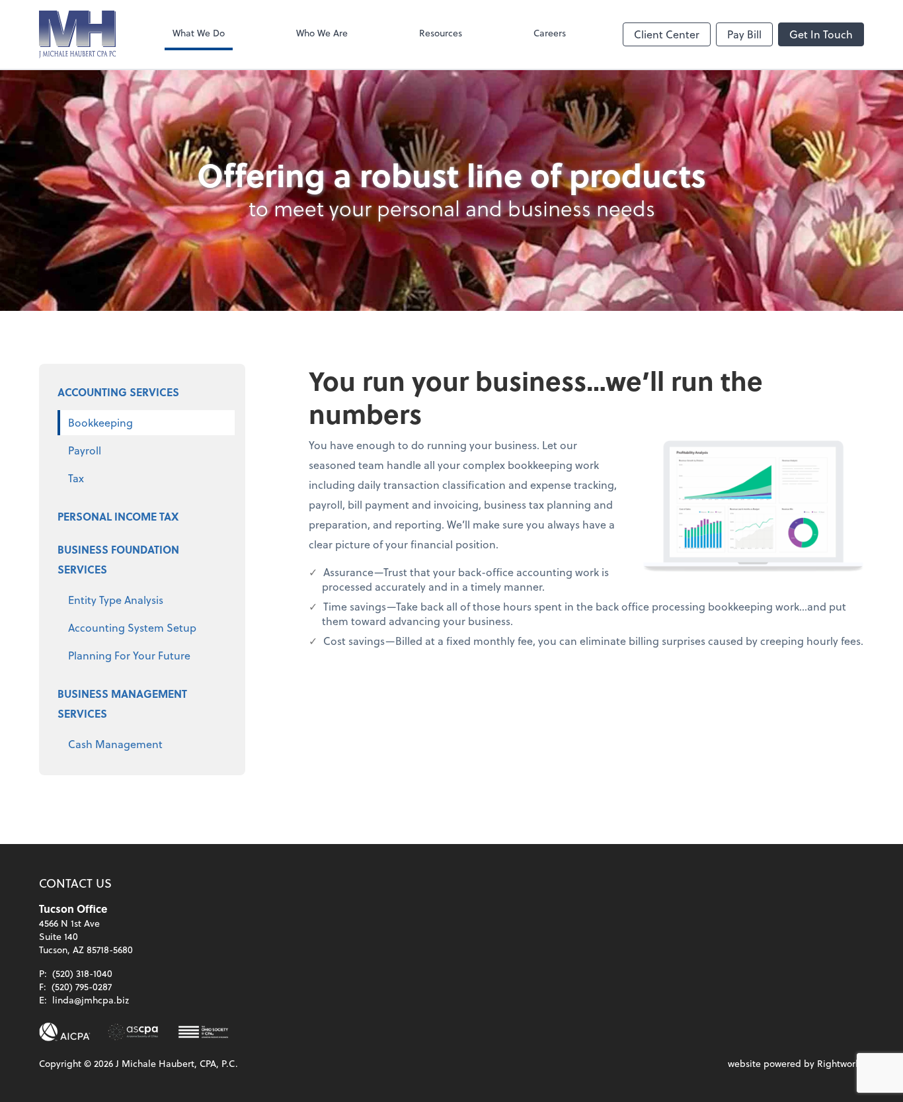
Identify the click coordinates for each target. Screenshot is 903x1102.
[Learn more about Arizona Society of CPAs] (132, 1032)
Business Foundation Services (118, 559)
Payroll (84, 450)
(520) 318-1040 (82, 973)
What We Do (199, 33)
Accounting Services (118, 392)
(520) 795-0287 (82, 987)
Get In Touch (821, 34)
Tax (76, 478)
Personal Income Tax (118, 516)
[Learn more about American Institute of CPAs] (65, 1032)
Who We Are (322, 33)
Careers (549, 33)
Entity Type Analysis (115, 599)
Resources (440, 33)
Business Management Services (122, 703)
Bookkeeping (100, 422)
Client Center (666, 34)
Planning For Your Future (129, 655)
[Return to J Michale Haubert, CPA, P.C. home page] (77, 34)
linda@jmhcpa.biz (90, 1000)
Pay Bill (744, 34)
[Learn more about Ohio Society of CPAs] (203, 1032)
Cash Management (115, 743)
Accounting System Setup (132, 627)
